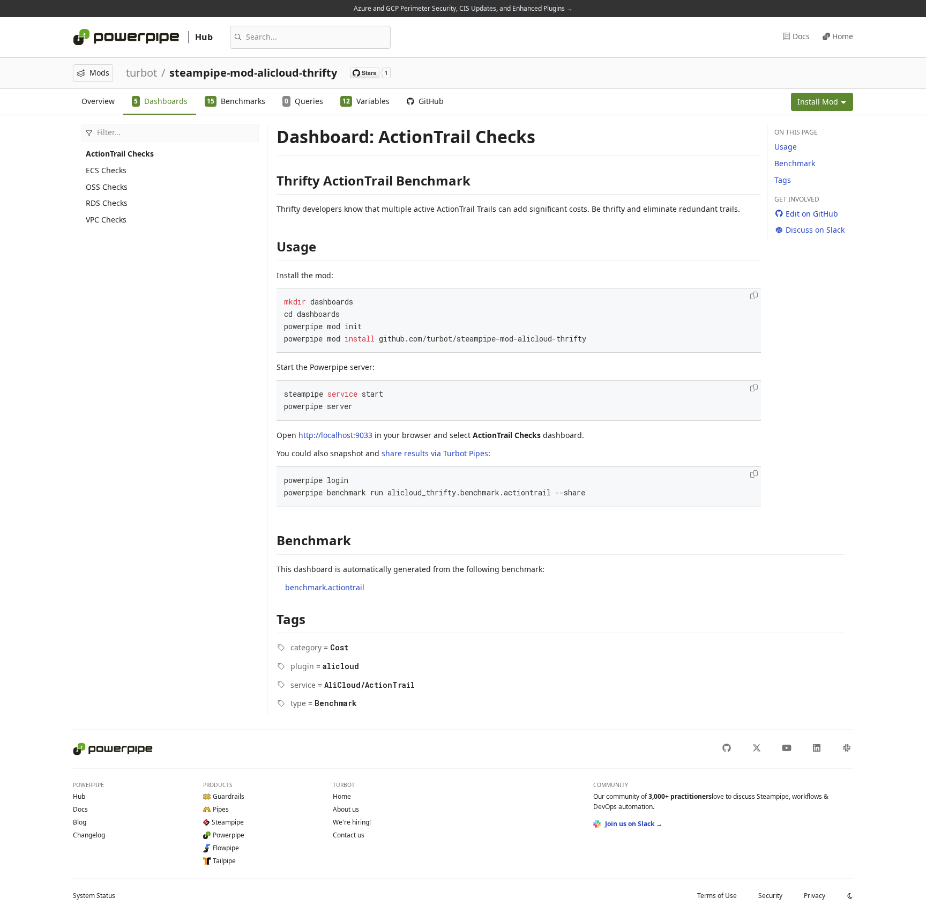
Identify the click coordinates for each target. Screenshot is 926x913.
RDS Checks (107, 203)
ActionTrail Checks (120, 154)
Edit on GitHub (812, 214)
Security (770, 895)
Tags (782, 180)
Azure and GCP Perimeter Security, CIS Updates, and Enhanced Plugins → (463, 8)
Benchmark (794, 163)
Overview (98, 101)
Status (94, 895)
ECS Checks (106, 170)
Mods (99, 73)
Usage (785, 147)
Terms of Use (717, 895)
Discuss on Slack (815, 230)
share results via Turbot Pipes (435, 453)
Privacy (814, 895)
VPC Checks (106, 219)
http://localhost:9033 (335, 435)
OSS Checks (107, 187)
